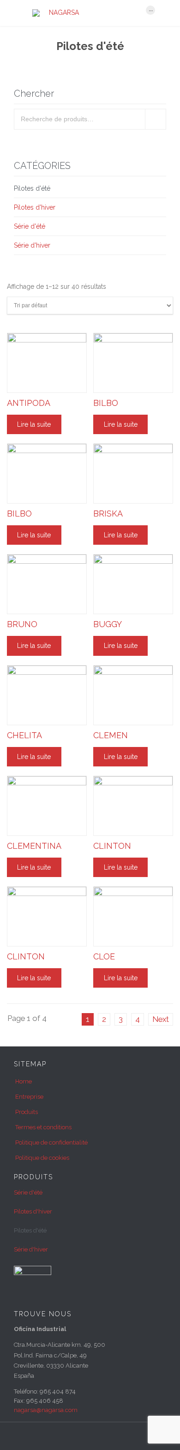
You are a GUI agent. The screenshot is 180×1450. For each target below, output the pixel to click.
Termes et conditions (43, 1127)
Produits (26, 1111)
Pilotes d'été (32, 188)
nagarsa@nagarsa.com (46, 1409)
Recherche (155, 119)
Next (160, 1019)
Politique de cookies (42, 1157)
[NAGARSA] (84, 13)
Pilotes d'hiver (34, 207)
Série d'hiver (32, 245)
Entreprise (29, 1096)
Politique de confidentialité (51, 1142)
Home (23, 1081)
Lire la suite (34, 424)
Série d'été (29, 226)
